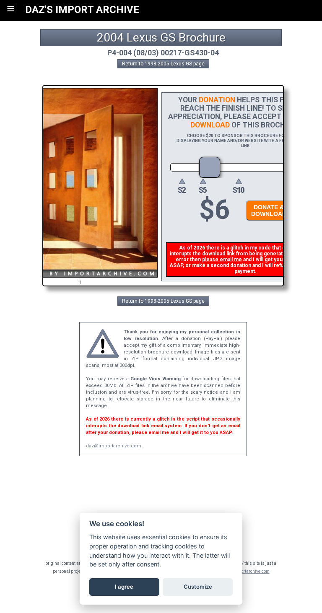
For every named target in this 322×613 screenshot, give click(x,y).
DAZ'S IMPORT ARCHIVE (82, 10)
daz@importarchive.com (113, 446)
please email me (222, 259)
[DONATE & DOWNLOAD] (267, 223)
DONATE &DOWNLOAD (268, 210)
